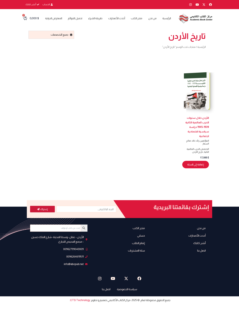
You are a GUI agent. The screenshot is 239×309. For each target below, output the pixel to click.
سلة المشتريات (136, 250)
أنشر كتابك (199, 243)
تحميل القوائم (75, 18)
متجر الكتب (136, 18)
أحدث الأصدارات (116, 18)
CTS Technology (80, 300)
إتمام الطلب (138, 243)
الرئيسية (166, 18)
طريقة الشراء (95, 18)
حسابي (141, 235)
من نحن (152, 18)
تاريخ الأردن (197, 152)
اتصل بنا (201, 250)
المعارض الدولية (53, 18)
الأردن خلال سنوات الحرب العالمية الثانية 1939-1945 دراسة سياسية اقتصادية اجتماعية (197, 126)
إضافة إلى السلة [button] (195, 164)
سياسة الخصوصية (127, 289)
